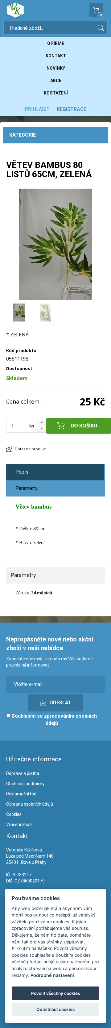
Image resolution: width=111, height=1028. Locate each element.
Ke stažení (56, 92)
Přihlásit (37, 109)
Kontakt (56, 55)
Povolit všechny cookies (55, 993)
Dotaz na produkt (30, 449)
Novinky (56, 68)
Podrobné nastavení (52, 975)
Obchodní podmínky (25, 783)
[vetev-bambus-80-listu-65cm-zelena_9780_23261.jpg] (55, 244)
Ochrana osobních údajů (29, 804)
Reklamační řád (21, 793)
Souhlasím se (53, 719)
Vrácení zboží (19, 824)
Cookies (14, 814)
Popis (21, 472)
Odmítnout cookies (55, 1009)
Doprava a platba (22, 773)
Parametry (26, 488)
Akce (55, 80)
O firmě (55, 43)
